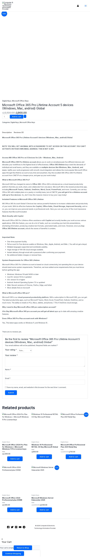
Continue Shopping (13, 554)
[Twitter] (12, 527)
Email (7, 378)
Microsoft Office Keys (20, 101)
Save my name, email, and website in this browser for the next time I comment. (36, 387)
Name (8, 369)
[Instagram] (16, 527)
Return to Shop (23, 548)
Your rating (11, 350)
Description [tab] (7, 132)
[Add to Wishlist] (25, 116)
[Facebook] (8, 527)
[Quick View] (6, 459)
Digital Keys (6, 101)
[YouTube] (20, 527)
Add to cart (16, 117)
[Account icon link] (78, 6)
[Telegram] (24, 527)
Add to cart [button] (15, 459)
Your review (11, 355)
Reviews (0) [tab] (19, 132)
